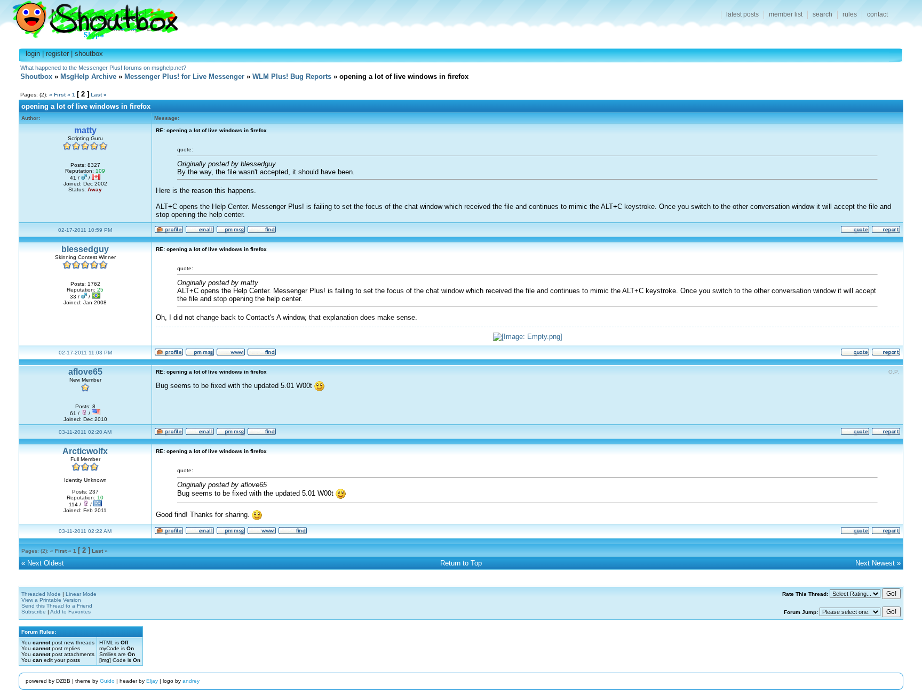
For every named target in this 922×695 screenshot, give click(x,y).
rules (849, 14)
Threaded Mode (41, 594)
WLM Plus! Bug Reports (291, 76)
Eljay (152, 681)
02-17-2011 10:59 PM (85, 230)
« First (57, 95)
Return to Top (461, 563)
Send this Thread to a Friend (56, 606)
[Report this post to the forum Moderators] (886, 232)
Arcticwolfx (85, 451)
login (33, 54)
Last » (99, 95)
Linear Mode (81, 594)
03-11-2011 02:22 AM (85, 531)
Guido (107, 681)
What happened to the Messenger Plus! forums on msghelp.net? (103, 67)
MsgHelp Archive (88, 76)
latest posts (742, 14)
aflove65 (85, 371)
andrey (191, 681)
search (822, 14)
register (57, 54)
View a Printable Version (51, 600)
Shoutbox (88, 17)
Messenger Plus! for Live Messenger (184, 76)
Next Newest (875, 563)
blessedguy (85, 249)
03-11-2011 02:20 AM (85, 432)
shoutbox (89, 54)
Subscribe (33, 612)
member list (785, 14)
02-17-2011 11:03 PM (85, 352)
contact (877, 14)
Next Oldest (45, 563)
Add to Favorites (70, 612)
